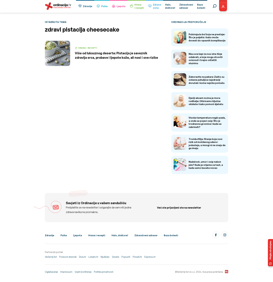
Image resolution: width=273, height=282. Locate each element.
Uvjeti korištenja (83, 271)
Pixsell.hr (137, 256)
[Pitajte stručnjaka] (270, 252)
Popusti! (125, 256)
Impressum (66, 271)
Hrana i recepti (96, 235)
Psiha (104, 6)
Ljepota (121, 6)
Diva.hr (82, 256)
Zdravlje (87, 6)
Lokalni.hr (93, 256)
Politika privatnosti (103, 271)
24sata (115, 256)
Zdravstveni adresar (146, 235)
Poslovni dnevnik (68, 256)
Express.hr (150, 256)
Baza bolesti (171, 235)
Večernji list (51, 256)
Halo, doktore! (120, 235)
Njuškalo (105, 256)
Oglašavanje (51, 271)
